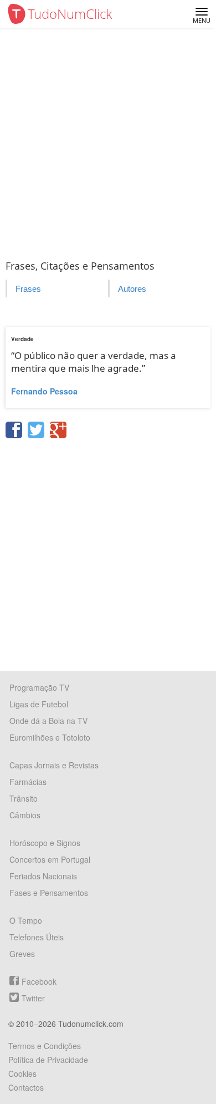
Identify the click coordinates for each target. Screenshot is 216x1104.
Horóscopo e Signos (44, 842)
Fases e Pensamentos (48, 892)
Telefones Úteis (36, 937)
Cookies (22, 1073)
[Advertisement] (108, 141)
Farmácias (28, 781)
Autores (132, 288)
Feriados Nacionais (43, 876)
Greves (22, 953)
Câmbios (24, 815)
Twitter (33, 998)
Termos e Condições (44, 1045)
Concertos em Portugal (49, 859)
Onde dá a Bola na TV (48, 720)
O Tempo (25, 920)
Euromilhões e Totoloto (49, 737)
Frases (28, 288)
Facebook (39, 981)
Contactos (26, 1087)
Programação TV (39, 687)
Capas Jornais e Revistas (54, 765)
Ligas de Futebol (38, 704)
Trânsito (23, 798)
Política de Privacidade (48, 1059)
